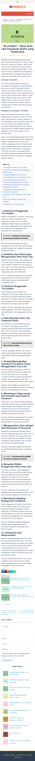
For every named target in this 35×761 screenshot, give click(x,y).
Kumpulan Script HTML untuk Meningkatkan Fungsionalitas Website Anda (8, 611)
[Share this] (2, 571)
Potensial (8, 604)
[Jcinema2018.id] (17, 6)
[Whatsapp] (14, 571)
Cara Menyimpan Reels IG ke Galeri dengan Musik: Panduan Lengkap (20, 579)
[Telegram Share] (11, 571)
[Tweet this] (5, 571)
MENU (30, 14)
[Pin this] (8, 571)
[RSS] (17, 2)
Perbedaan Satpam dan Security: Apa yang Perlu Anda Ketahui (21, 587)
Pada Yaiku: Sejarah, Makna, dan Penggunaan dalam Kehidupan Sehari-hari (22, 595)
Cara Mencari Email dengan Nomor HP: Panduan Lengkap (26, 610)
